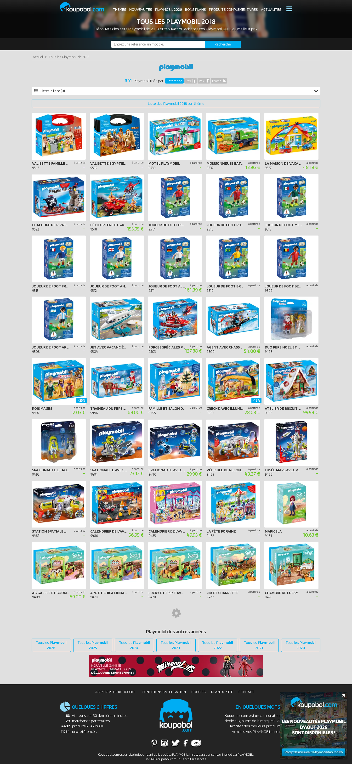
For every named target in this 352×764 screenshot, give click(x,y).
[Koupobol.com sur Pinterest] (154, 743)
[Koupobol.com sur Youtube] (196, 743)
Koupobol (85, 7)
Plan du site (222, 692)
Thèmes (119, 9)
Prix (188, 81)
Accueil (38, 57)
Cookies (198, 692)
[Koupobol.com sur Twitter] (175, 743)
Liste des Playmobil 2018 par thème (176, 103)
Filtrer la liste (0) (52, 91)
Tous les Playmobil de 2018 (69, 57)
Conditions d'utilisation (164, 692)
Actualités (271, 9)
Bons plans (195, 9)
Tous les (51, 645)
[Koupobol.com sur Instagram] (164, 743)
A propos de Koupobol (115, 692)
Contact (246, 692)
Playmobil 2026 (168, 9)
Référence (174, 81)
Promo (216, 81)
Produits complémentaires (233, 9)
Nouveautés (140, 9)
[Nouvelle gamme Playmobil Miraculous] (176, 675)
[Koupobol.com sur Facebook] (185, 743)
